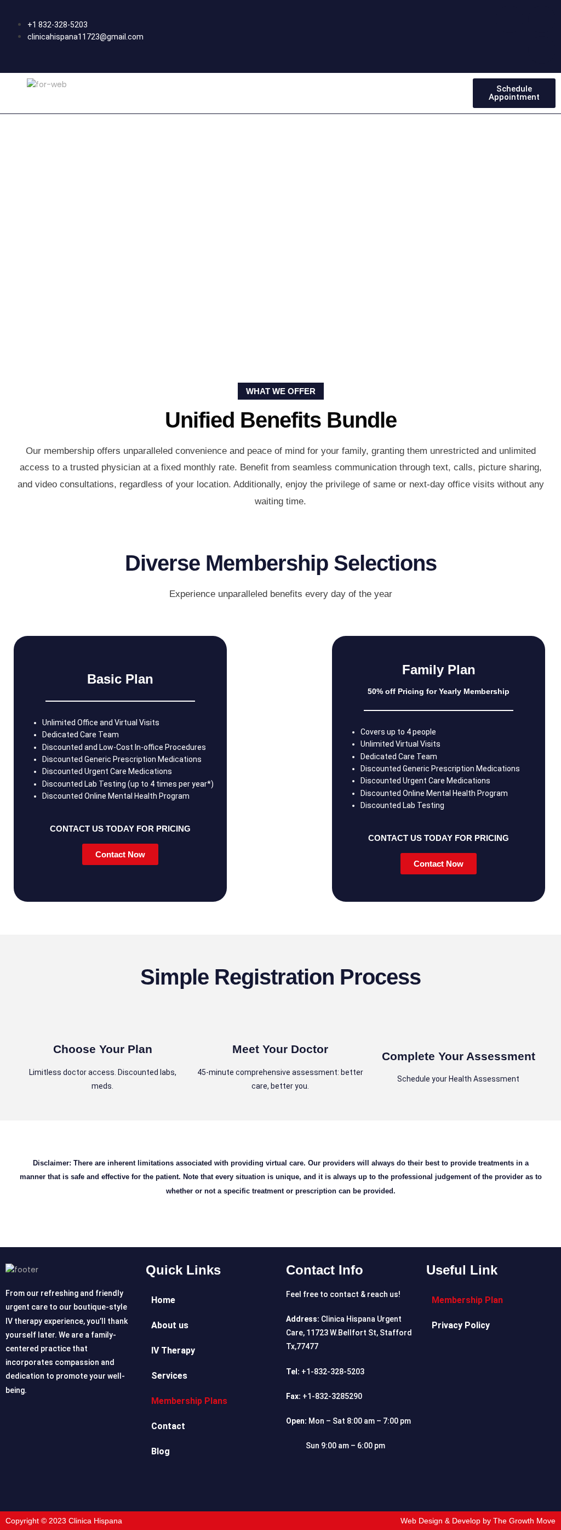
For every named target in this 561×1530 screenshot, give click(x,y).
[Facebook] (264, 1489)
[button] (280, 93)
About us (169, 1325)
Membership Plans (189, 1401)
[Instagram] (542, 19)
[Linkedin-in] (542, 50)
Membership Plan (467, 1300)
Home (163, 1300)
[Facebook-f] (509, 19)
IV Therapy (173, 1350)
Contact (168, 1426)
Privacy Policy (461, 1325)
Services (169, 1375)
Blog (160, 1451)
